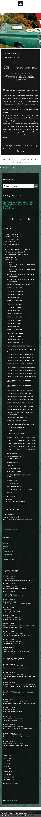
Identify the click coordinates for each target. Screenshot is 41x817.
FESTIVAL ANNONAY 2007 (15, 288)
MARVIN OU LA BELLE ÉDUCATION (23, 693)
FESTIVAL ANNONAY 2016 (15, 317)
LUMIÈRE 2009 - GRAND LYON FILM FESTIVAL (21, 443)
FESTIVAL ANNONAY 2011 (15, 301)
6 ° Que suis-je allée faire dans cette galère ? (18, 249)
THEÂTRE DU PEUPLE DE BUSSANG (16, 501)
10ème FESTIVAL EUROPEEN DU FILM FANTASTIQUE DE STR (21, 265)
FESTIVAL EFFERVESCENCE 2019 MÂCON (20, 396)
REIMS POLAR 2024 (13, 453)
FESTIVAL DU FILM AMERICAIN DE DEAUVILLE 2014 (21, 350)
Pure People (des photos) (11, 517)
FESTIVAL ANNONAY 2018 (15, 323)
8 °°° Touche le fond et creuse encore (16, 254)
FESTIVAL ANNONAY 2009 (15, 294)
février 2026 (8, 771)
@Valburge (6, 693)
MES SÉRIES (8, 499)
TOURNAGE (10, 493)
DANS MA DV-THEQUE (14, 472)
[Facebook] (12, 218)
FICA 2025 (10, 430)
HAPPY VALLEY (8, 649)
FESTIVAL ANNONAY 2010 (15, 297)
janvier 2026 (8, 774)
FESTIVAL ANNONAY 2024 (15, 339)
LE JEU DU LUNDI (12, 480)
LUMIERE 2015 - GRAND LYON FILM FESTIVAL (21, 437)
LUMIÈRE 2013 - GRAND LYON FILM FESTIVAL (21, 446)
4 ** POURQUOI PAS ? (12, 244)
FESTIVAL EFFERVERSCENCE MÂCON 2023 (20, 393)
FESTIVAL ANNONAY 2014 (15, 310)
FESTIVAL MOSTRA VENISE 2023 (17, 421)
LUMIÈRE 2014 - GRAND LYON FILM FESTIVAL (21, 450)
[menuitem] (8, 53)
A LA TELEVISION (12, 459)
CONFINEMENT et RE (11, 257)
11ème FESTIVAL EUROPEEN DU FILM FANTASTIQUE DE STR (21, 270)
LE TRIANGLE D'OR (10, 586)
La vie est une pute (10, 496)
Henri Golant (7, 554)
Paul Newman (8, 53)
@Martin (5, 701)
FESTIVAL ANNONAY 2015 (15, 314)
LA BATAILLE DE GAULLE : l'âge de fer (23, 684)
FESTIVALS (8, 262)
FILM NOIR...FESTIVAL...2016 (16, 434)
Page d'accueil (19, 53)
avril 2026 (7, 766)
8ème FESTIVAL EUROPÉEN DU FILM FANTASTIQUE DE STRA (21, 275)
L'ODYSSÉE (7, 610)
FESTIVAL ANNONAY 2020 (15, 330)
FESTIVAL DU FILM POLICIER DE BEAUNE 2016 (21, 373)
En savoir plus (24, 815)
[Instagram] (20, 218)
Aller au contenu (7, 2)
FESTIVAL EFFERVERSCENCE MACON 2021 (20, 390)
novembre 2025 (9, 780)
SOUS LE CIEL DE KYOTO (11, 618)
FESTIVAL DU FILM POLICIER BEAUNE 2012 (20, 354)
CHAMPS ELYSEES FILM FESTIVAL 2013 (19, 285)
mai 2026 (7, 763)
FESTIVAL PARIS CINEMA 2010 (16, 427)
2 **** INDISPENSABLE (12, 239)
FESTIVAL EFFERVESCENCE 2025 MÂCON (20, 403)
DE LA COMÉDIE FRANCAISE (13, 634)
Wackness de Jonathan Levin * (20, 78)
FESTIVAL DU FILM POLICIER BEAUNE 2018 (20, 361)
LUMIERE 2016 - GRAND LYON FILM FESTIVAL (21, 440)
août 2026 (7, 755)
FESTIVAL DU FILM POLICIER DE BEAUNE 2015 (21, 370)
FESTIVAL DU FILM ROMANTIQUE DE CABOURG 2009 (19, 386)
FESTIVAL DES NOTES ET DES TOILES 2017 (20, 346)
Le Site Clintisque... (9, 514)
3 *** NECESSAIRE (10, 242)
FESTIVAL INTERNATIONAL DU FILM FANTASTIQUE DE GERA (21, 413)
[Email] (20, 3)
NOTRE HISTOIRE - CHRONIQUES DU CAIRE (18, 626)
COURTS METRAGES (11, 260)
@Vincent (6, 684)
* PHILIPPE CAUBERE (11, 234)
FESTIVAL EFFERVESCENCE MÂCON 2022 (20, 409)
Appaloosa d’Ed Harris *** (13, 57)
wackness (20, 162)
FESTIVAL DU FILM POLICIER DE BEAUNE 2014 (21, 367)
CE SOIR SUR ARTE (9, 578)
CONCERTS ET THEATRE (14, 468)
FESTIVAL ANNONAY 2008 (15, 291)
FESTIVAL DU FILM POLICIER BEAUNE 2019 (20, 364)
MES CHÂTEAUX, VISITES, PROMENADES (19, 489)
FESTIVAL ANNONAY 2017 (15, 320)
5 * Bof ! (14, 159)
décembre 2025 (9, 777)
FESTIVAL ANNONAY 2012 (15, 304)
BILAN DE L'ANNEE (12, 462)
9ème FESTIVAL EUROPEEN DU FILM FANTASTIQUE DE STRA (21, 280)
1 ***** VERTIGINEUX (12, 236)
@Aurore (6, 709)
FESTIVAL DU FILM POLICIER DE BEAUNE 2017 (21, 377)
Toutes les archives (10, 784)
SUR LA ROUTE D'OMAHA (12, 641)
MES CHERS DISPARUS (14, 486)
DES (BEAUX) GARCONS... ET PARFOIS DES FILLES (20, 476)
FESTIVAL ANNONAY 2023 (15, 336)
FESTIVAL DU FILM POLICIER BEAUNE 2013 (20, 357)
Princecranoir (7, 666)
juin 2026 (7, 761)
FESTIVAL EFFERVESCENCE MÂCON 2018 (20, 406)
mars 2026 (7, 769)
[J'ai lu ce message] (39, 812)
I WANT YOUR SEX (9, 594)
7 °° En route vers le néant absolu (15, 252)
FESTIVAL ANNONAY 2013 (15, 307)
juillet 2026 (7, 758)
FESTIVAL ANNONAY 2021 (15, 333)
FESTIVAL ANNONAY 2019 (15, 326)
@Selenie (6, 726)
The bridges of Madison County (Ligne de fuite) (17, 520)
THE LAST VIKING (9, 602)
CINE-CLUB (10, 465)
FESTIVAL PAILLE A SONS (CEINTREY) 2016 (20, 424)
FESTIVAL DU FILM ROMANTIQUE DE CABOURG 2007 (19, 381)
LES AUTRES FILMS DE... (14, 483)
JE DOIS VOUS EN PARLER (13, 456)
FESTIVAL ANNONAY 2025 (15, 343)
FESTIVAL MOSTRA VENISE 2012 (17, 417)
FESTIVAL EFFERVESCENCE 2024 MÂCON (20, 400)
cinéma (26, 162)
